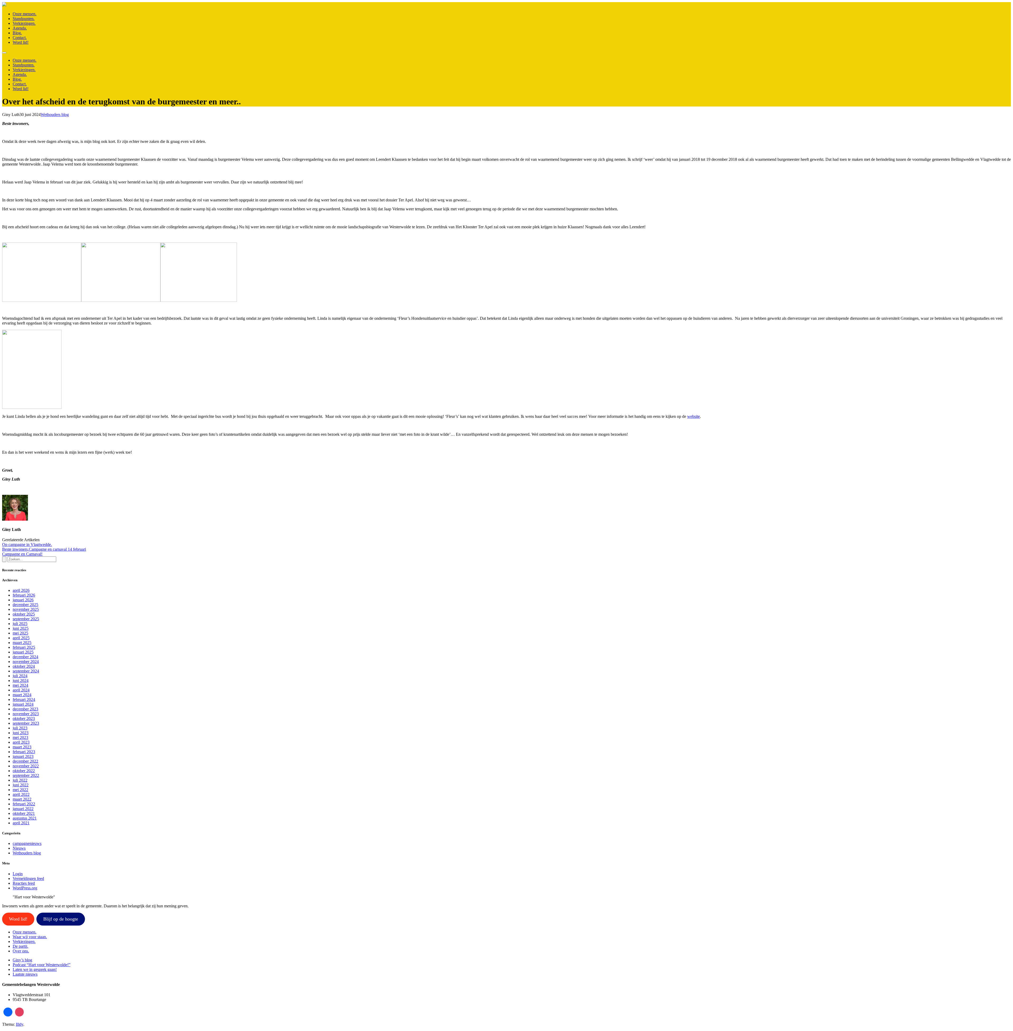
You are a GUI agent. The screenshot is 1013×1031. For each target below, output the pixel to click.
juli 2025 (20, 623)
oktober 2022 (24, 770)
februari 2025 (24, 647)
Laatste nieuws (25, 974)
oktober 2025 (24, 614)
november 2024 (26, 661)
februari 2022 (24, 804)
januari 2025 (23, 652)
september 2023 (26, 723)
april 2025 (21, 638)
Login (18, 874)
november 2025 (26, 609)
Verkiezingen (24, 941)
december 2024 (25, 657)
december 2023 (25, 709)
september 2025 (26, 619)
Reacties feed (24, 883)
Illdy (19, 1024)
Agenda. (20, 28)
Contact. (20, 37)
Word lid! (20, 42)
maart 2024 (22, 695)
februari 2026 (24, 595)
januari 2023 (23, 756)
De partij (20, 946)
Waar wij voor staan (30, 937)
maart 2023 (22, 747)
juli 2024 (20, 676)
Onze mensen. (24, 14)
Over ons (21, 951)
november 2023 (26, 713)
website (693, 416)
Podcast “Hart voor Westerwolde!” (41, 964)
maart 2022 (22, 799)
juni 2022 (20, 785)
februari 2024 (24, 699)
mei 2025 (20, 633)
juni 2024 (20, 680)
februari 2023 (24, 751)
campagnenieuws (27, 843)
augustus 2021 (25, 818)
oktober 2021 (24, 813)
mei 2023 (20, 737)
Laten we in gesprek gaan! (35, 969)
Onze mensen (24, 932)
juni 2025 (20, 628)
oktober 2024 (24, 666)
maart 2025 (22, 642)
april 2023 (21, 742)
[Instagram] (19, 1012)
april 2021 (21, 823)
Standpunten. (24, 18)
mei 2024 (20, 685)
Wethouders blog (55, 114)
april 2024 (21, 690)
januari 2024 (23, 704)
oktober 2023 (24, 718)
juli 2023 (20, 728)
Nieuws (19, 848)
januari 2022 (23, 808)
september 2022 (26, 775)
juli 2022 (20, 780)
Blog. (17, 33)
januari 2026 (23, 600)
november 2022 (26, 766)
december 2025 (25, 604)
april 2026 (21, 590)
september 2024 (26, 671)
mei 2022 (20, 789)
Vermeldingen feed (28, 878)
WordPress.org (25, 888)
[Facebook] (8, 1012)
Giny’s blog (22, 960)
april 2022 (21, 794)
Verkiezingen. (24, 23)
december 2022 (25, 761)
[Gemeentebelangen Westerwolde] (4, 5)
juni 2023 (20, 732)
